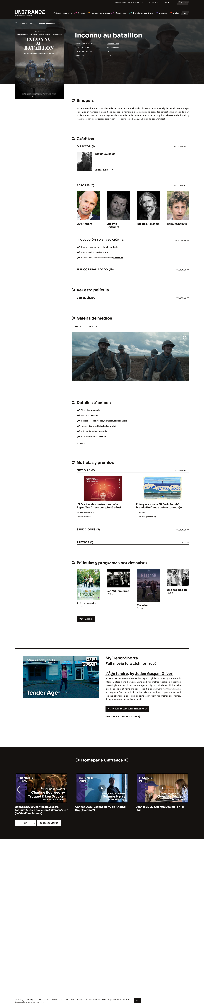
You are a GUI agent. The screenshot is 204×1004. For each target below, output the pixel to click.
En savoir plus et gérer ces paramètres (30, 1002)
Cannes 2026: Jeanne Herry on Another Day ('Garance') (100, 808)
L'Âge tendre (117, 673)
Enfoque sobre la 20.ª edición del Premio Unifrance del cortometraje (159, 506)
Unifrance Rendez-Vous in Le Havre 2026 (128, 3)
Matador (142, 605)
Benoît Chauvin (177, 224)
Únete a (176, 13)
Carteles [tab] (92, 326)
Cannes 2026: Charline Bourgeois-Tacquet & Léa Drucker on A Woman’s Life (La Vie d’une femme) (41, 810)
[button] (184, 338)
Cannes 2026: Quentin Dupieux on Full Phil (160, 808)
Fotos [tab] (78, 326)
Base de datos (121, 13)
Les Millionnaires (118, 591)
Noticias (81, 13)
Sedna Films (102, 252)
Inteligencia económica (143, 13)
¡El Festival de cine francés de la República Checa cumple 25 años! (99, 506)
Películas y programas (63, 13)
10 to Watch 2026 (154, 3)
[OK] (137, 1000)
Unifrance (163, 13)
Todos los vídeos (49, 823)
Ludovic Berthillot (113, 225)
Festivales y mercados (100, 13)
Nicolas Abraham (148, 223)
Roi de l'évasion (87, 603)
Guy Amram (84, 223)
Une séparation (177, 589)
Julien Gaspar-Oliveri (154, 673)
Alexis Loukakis (113, 44)
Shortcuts (118, 257)
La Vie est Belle (113, 47)
